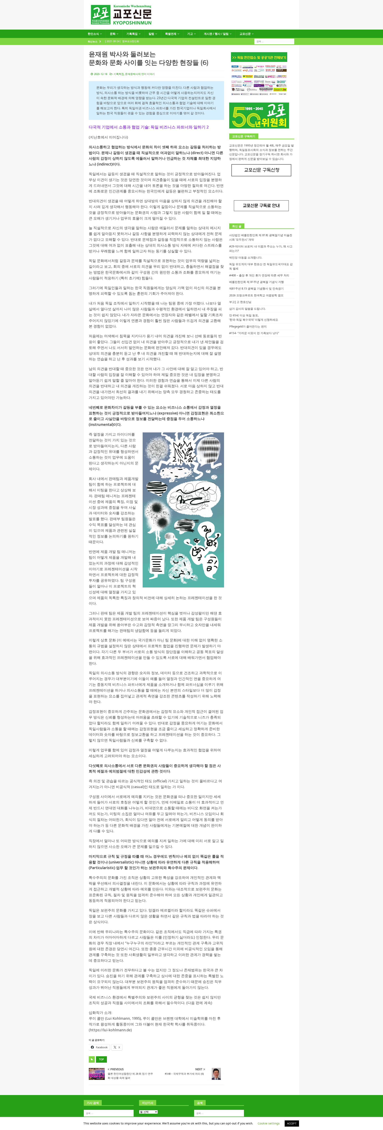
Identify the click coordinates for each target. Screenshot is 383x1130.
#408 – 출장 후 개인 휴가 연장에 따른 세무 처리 (259, 275)
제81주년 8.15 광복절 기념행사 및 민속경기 (256, 288)
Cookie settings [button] (269, 1123)
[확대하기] (219, 438)
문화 (112, 34)
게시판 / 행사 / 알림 (216, 34)
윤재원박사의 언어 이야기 (140, 74)
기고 (190, 34)
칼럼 (151, 34)
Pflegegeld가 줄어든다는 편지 (248, 326)
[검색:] (274, 41)
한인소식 (93, 34)
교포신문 (245, 34)
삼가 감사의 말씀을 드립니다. (247, 309)
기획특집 (132, 34)
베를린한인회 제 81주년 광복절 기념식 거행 (256, 282)
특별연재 (170, 34)
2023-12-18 (100, 74)
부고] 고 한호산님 (240, 302)
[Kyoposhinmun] (191, 27)
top (101, 1059)
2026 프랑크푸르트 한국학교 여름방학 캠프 (256, 295)
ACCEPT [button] (292, 1123)
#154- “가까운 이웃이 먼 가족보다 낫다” (254, 333)
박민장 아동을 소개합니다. (245, 257)
